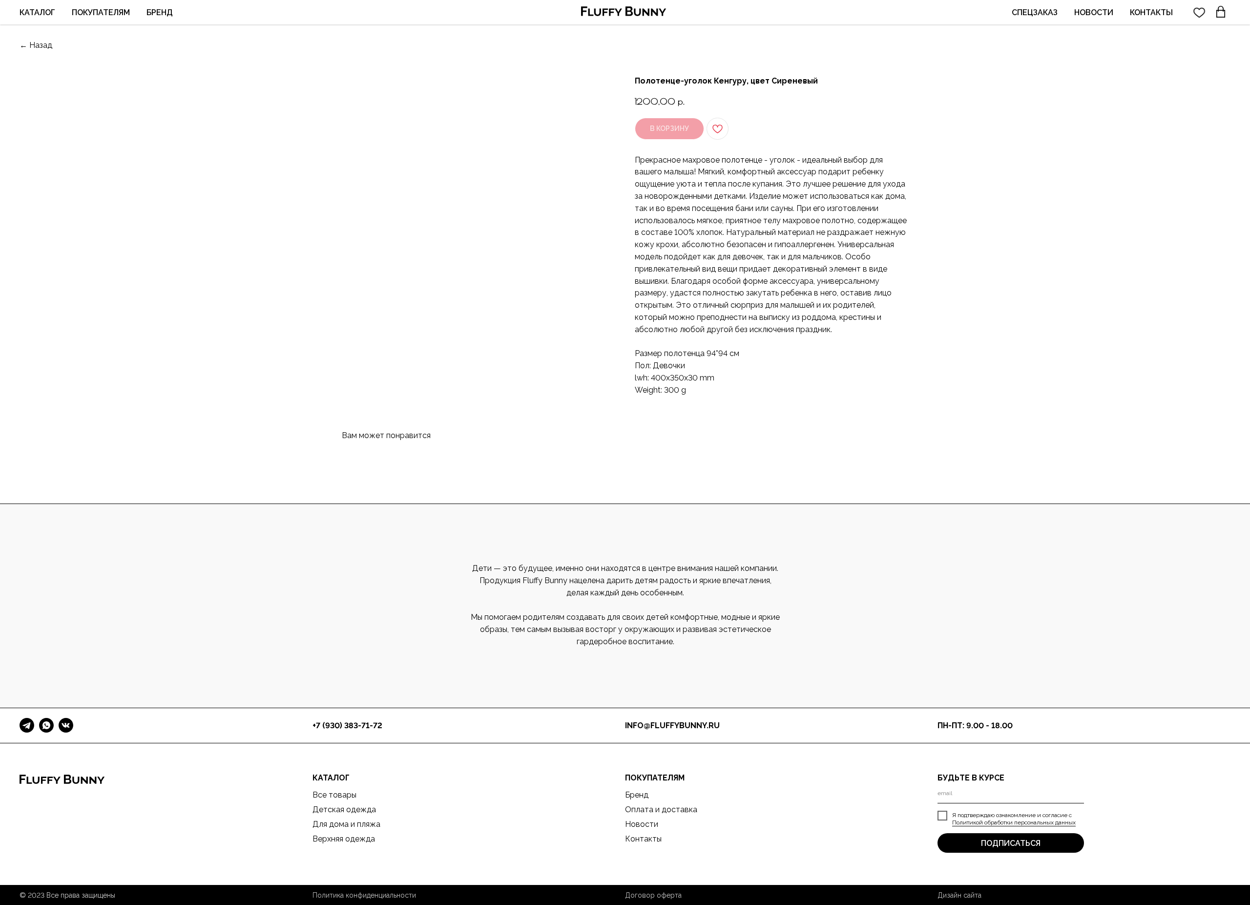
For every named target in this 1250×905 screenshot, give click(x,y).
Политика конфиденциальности (364, 895)
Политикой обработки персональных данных (1014, 822)
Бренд (636, 795)
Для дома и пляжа (346, 824)
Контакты (643, 838)
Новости (641, 824)
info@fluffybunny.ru (672, 725)
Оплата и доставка (661, 809)
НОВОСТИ (1093, 12)
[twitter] (1199, 12)
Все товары (334, 795)
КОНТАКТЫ (1151, 12)
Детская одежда (344, 809)
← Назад (36, 45)
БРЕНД (159, 12)
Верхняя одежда (343, 838)
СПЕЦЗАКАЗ (1035, 12)
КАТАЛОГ (37, 12)
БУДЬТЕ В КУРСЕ (971, 777)
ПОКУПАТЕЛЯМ (101, 12)
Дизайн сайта (959, 895)
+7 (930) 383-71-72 (347, 725)
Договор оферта (653, 895)
